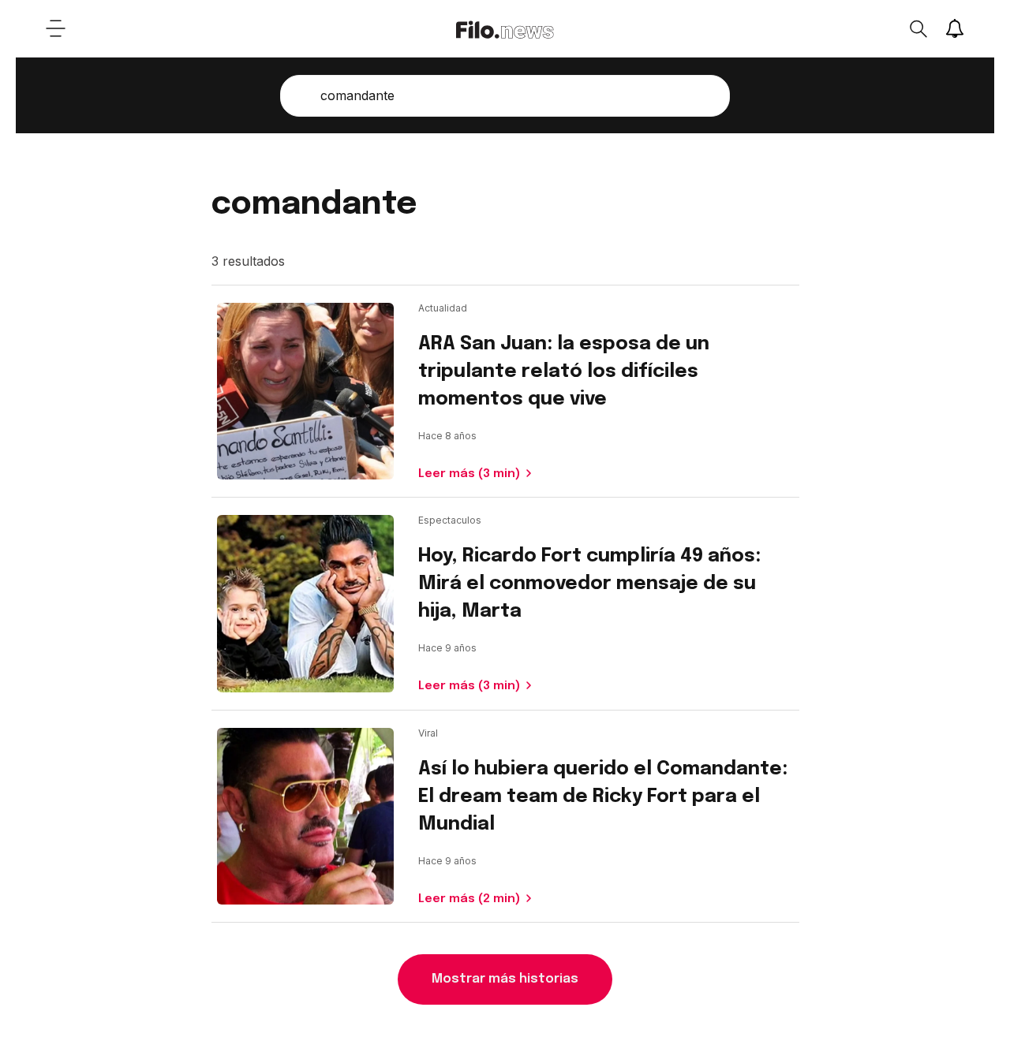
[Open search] (917, 28)
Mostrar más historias (505, 979)
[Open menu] (55, 28)
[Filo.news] (505, 28)
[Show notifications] (955, 28)
